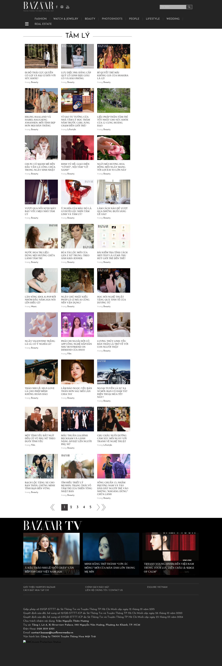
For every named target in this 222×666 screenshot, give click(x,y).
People (134, 19)
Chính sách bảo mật (97, 587)
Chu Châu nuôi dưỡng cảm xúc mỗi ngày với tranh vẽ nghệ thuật (112, 438)
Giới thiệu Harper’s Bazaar (39, 587)
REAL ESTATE (43, 24)
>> (97, 507)
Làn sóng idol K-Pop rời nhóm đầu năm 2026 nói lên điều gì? (40, 299)
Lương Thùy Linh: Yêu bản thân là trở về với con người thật (112, 344)
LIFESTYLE (153, 19)
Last (103, 507)
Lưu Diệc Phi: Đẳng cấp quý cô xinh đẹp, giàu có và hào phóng (76, 75)
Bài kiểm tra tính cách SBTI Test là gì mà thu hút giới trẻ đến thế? (112, 255)
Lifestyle (71, 129)
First (51, 507)
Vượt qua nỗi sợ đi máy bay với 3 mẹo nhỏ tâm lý (40, 211)
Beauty (90, 19)
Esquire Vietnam (157, 587)
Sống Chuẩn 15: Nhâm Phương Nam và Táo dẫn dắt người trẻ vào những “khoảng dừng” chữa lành (112, 488)
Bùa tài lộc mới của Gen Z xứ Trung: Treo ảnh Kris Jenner (75, 255)
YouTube (67, 7)
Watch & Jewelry (65, 19)
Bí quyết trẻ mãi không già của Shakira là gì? (112, 75)
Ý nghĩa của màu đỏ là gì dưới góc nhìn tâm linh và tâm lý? (76, 211)
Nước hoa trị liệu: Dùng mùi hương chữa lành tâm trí (40, 255)
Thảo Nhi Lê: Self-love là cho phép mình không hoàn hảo (39, 391)
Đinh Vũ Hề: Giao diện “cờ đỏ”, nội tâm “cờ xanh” (75, 167)
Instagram (62, 7)
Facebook (57, 7)
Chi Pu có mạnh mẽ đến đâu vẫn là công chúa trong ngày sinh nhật (40, 167)
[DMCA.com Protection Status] (42, 642)
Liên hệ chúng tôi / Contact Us (104, 590)
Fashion (41, 19)
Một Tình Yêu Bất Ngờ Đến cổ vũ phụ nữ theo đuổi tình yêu (40, 438)
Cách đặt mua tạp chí (36, 590)
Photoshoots (112, 19)
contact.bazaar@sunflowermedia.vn (52, 632)
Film (69, 354)
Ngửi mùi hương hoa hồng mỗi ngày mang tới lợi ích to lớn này (111, 167)
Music (34, 307)
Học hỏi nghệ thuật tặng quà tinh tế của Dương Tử (111, 299)
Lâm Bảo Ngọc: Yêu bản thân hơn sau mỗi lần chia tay (76, 391)
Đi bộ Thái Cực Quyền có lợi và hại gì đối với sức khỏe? (40, 75)
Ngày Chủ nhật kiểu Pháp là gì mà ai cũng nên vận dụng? (75, 299)
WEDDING (172, 19)
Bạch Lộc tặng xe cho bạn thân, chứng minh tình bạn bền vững (40, 485)
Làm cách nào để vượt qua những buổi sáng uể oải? (112, 211)
